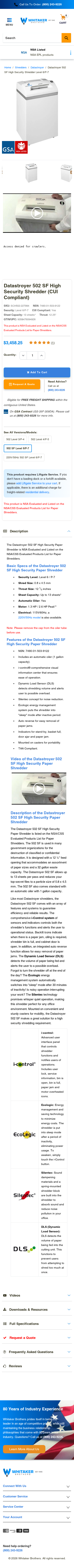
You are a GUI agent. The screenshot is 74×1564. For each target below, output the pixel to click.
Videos (13, 1295)
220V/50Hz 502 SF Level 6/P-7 (24, 457)
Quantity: (12, 354)
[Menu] (9, 20)
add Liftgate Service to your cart (36, 483)
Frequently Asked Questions (29, 1352)
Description (17, 531)
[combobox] (37, 38)
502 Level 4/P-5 (40, 439)
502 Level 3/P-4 (15, 439)
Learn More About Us (24, 1449)
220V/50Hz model (29, 617)
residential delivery (37, 492)
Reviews (14, 1366)
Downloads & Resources (27, 1310)
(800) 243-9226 (26, 415)
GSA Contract (23, 411)
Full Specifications (23, 1324)
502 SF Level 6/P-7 (18, 448)
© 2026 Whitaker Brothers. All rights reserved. (37, 1558)
